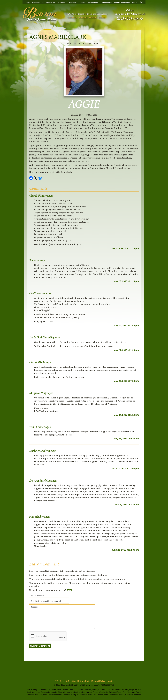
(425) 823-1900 (130, 18)
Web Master (108, 681)
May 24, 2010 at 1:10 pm (126, 415)
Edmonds (83, 17)
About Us (35, 2)
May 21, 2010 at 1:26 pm (126, 350)
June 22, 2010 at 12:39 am (125, 550)
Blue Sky (40, 178)
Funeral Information (122, 2)
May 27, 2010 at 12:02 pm (125, 468)
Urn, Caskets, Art (48, 2)
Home (27, 2)
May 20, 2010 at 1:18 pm (126, 281)
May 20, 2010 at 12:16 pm (125, 248)
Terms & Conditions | (69, 681)
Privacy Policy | (85, 681)
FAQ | (56, 681)
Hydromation (62, 2)
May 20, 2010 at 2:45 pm (126, 325)
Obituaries (73, 2)
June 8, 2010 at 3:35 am (126, 504)
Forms (81, 2)
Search (142, 2)
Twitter (36, 178)
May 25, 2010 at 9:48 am (126, 438)
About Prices (107, 2)
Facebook (31, 178)
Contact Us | (97, 681)
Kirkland (93, 17)
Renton (102, 17)
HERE (69, 590)
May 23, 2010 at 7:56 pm (126, 381)
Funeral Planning (93, 2)
